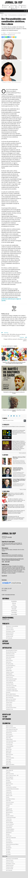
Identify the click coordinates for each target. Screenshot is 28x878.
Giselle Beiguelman (9, 736)
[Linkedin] (8, 37)
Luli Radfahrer (8, 747)
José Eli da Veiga (9, 744)
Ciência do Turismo (9, 628)
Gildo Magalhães (9, 674)
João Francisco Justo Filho (11, 685)
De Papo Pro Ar (9, 794)
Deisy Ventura (8, 658)
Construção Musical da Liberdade (12, 788)
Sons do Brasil (8, 841)
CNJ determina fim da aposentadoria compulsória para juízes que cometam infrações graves (16, 518)
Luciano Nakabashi (9, 746)
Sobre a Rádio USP (9, 770)
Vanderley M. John (9, 709)
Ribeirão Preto (5, 619)
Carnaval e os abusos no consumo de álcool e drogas (14, 393)
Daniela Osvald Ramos (10, 655)
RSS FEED (4, 590)
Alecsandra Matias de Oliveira (11, 650)
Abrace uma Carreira (10, 773)
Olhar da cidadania (9, 822)
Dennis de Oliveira (9, 660)
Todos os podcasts (22, 453)
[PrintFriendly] (15, 37)
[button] (25, 11)
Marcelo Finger (9, 749)
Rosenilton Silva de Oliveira (11, 707)
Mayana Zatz (8, 756)
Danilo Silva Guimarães (10, 657)
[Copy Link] (14, 37)
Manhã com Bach (9, 810)
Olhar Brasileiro (9, 820)
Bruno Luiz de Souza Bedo (11, 727)
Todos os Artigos (23, 489)
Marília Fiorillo (8, 751)
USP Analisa (8, 846)
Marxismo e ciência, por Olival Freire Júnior (19, 457)
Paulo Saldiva (8, 759)
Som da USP (8, 839)
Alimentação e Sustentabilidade (12, 626)
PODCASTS (5, 623)
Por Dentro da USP (9, 636)
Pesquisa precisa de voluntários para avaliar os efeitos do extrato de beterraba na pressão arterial (16, 506)
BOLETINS (4, 856)
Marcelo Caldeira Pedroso (11, 694)
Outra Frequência (9, 825)
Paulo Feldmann (9, 705)
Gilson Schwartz (9, 734)
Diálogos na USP (9, 795)
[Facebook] (2, 37)
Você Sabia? (8, 854)
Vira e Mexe (8, 852)
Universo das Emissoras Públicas (12, 844)
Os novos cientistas (10, 824)
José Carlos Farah (9, 742)
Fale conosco (5, 548)
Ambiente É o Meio (9, 778)
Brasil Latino (8, 785)
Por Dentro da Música (10, 829)
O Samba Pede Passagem (11, 817)
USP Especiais (8, 847)
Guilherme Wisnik (9, 739)
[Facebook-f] (8, 416)
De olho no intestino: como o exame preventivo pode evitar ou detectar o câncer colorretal (16, 500)
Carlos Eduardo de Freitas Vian (12, 729)
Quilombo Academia (10, 830)
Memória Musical (9, 812)
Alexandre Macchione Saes (11, 652)
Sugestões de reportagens (8, 541)
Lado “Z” (7, 807)
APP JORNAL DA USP (7, 588)
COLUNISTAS (6, 723)
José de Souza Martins (10, 687)
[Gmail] (12, 37)
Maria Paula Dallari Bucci (10, 700)
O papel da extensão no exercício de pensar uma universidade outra (18, 469)
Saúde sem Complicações (11, 837)
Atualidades (14, 601)
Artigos (4, 33)
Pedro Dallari (8, 761)
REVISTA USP (6, 714)
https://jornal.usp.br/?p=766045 (14, 33)
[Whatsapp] (6, 37)
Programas (8, 772)
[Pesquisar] (25, 421)
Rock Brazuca (8, 836)
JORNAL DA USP (14, 2)
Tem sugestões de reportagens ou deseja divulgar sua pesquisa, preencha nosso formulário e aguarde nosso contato (12, 544)
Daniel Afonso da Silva (10, 653)
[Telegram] (10, 37)
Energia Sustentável (9, 633)
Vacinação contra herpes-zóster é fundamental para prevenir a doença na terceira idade (16, 512)
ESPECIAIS (5, 643)
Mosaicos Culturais (9, 815)
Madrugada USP (9, 809)
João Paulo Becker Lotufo (11, 741)
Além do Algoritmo (9, 777)
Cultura (14, 605)
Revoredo (8, 834)
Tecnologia (14, 612)
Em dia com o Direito (10, 802)
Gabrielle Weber (9, 670)
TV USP (4, 717)
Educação (14, 608)
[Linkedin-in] (17, 416)
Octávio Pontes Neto (10, 757)
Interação (8, 805)
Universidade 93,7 (9, 842)
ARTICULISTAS (7, 648)
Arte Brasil (8, 780)
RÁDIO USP (5, 768)
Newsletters (5, 553)
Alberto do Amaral (9, 726)
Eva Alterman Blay (9, 667)
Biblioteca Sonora (9, 783)
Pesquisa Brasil (9, 827)
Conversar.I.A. (8, 790)
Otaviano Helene (9, 702)
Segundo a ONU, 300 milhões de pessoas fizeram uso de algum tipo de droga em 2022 (14, 363)
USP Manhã (8, 849)
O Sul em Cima (9, 819)
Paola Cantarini (9, 704)
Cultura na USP (9, 792)
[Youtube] (14, 416)
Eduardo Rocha (9, 732)
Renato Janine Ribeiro (10, 764)
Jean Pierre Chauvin (9, 684)
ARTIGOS (5, 641)
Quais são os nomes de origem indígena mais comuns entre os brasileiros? (16, 494)
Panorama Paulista (9, 634)
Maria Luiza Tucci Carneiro (11, 699)
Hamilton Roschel (9, 677)
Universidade (14, 614)
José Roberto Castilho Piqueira (12, 690)
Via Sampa (8, 851)
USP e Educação (9, 638)
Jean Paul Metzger (9, 682)
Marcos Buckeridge (9, 697)
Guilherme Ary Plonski (10, 675)
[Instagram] (20, 416)
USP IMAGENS (6, 719)
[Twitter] (4, 37)
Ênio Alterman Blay (9, 663)
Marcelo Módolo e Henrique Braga (12, 695)
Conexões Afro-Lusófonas (11, 787)
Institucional (14, 610)
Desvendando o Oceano (10, 631)
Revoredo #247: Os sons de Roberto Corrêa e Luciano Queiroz (13, 426)
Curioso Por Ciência (10, 629)
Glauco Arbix (8, 737)
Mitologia (8, 814)
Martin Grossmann (9, 754)
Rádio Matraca (9, 832)
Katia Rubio (8, 692)
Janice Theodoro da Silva (10, 680)
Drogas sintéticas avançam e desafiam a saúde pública (14, 410)
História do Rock (9, 804)
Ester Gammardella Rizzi (10, 665)
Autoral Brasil (8, 782)
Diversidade (14, 607)
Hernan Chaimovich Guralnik (11, 679)
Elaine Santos (8, 662)
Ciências (14, 603)
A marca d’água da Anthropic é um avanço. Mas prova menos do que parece (19, 480)
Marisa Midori (8, 752)
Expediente (4, 575)
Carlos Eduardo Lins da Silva (11, 731)
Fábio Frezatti (8, 668)
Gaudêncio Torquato (10, 672)
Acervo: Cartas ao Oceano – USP (12, 775)
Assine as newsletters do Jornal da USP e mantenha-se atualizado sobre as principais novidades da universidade (12, 555)
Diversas (7, 797)
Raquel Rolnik (8, 763)
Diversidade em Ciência (10, 799)
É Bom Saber (8, 800)
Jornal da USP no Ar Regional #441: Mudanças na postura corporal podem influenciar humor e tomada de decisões (18, 432)
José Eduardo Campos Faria (11, 689)
